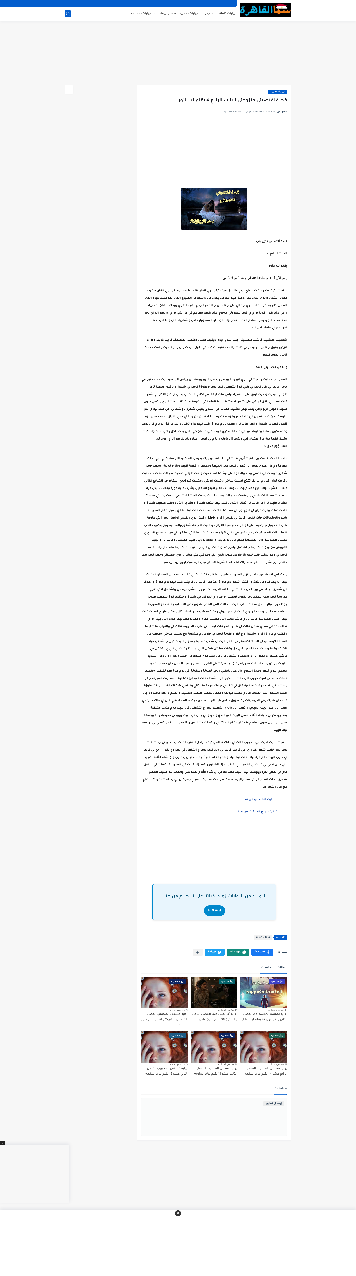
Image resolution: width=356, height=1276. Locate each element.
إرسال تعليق (274, 1103)
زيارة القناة (214, 910)
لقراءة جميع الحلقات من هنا (258, 812)
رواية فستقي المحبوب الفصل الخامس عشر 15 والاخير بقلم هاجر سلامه (164, 1020)
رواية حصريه (278, 92)
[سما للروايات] (265, 10)
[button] (262, 952)
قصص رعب (208, 13)
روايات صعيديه (141, 13)
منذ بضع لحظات (276, 1009)
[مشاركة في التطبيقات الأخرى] (198, 952)
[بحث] (68, 13)
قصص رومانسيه (165, 13)
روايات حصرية (189, 13)
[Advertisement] (178, 53)
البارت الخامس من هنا (260, 799)
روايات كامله (227, 13)
